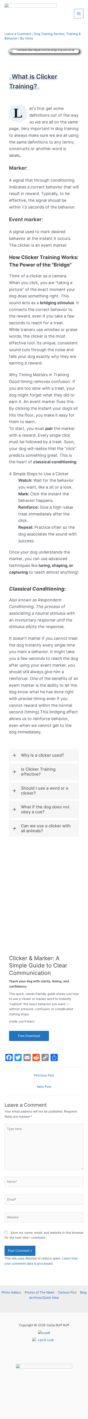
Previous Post (44, 1075)
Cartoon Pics (67, 1292)
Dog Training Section (49, 34)
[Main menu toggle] (79, 14)
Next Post (44, 1086)
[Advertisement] (44, 892)
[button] (44, 755)
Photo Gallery (11, 1292)
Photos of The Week (39, 1292)
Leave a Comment (18, 34)
